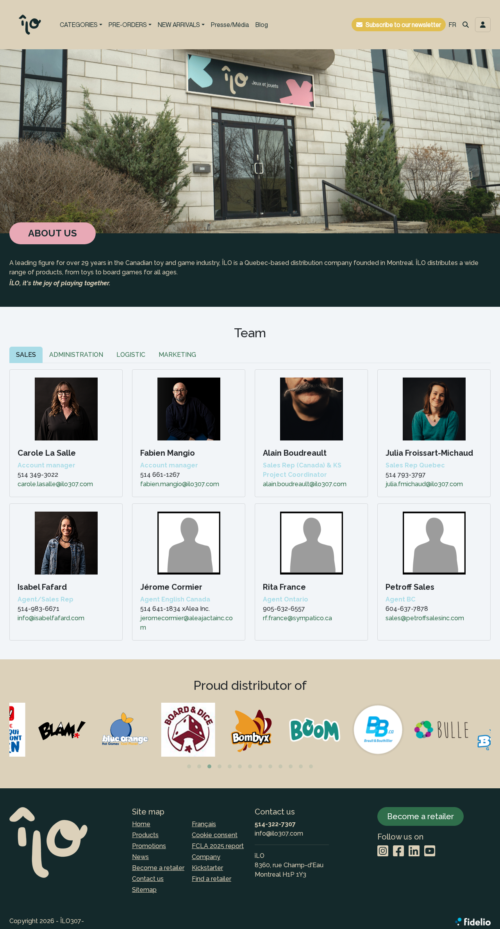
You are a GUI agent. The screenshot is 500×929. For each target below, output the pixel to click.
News (140, 857)
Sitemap (144, 889)
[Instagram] (382, 851)
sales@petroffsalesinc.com (425, 618)
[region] (250, 736)
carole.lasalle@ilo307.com (55, 484)
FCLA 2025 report (218, 846)
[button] (465, 24)
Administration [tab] (76, 354)
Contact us (148, 878)
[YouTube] (429, 851)
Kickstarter (207, 868)
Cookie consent (215, 835)
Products (145, 835)
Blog (261, 25)
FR (452, 25)
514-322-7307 (275, 824)
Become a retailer (158, 868)
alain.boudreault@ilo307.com (304, 484)
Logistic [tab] (130, 354)
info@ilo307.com (279, 833)
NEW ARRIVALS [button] (179, 25)
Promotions (149, 846)
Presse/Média (230, 25)
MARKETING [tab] (177, 354)
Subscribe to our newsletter (403, 25)
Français (204, 824)
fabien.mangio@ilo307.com (179, 484)
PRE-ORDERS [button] (128, 25)
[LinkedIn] (414, 851)
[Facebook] (398, 851)
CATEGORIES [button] (79, 25)
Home (141, 824)
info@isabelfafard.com (51, 618)
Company (206, 857)
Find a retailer (211, 878)
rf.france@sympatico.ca (297, 618)
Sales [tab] (26, 354)
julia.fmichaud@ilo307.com (424, 484)
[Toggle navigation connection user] (483, 24)
